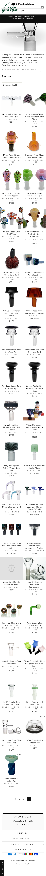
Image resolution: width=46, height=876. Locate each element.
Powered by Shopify (23, 864)
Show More (6, 76)
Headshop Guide (22, 839)
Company (22, 833)
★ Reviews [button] (2, 868)
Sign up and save (22, 850)
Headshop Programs (22, 844)
